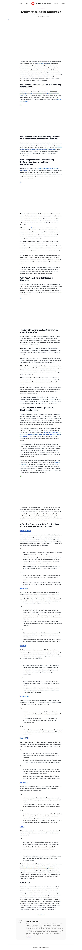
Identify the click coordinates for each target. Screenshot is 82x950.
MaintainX (24, 782)
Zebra (22, 827)
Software (56, 3)
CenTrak (23, 646)
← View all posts (41, 914)
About (26, 3)
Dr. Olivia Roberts (41, 15)
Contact (63, 3)
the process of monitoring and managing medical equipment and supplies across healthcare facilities (39, 93)
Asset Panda (24, 588)
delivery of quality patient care (42, 63)
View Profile (28, 937)
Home (21, 3)
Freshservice (24, 696)
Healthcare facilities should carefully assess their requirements (36, 868)
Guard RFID (24, 738)
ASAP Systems (25, 531)
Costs (32, 227)
